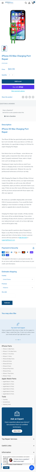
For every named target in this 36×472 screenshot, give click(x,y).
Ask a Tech (17, 431)
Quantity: (4, 75)
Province (4, 284)
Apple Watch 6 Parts (8, 394)
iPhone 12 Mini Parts (8, 349)
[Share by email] (33, 97)
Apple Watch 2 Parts (8, 384)
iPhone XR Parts (7, 363)
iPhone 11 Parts (7, 356)
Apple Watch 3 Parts (8, 386)
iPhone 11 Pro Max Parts (9, 351)
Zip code (4, 292)
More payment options (18, 91)
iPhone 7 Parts (7, 376)
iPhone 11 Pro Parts (8, 354)
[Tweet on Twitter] (29, 97)
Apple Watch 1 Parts (8, 381)
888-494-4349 (23, 237)
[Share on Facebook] (23, 97)
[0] (33, 3)
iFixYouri (4, 63)
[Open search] (26, 3)
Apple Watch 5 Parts (8, 391)
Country (4, 275)
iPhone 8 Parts (7, 371)
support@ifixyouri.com (8, 240)
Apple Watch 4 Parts (8, 389)
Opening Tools (7, 404)
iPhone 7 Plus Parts (8, 373)
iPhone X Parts (7, 366)
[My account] (29, 3)
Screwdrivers (6, 402)
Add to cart (18, 81)
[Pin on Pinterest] (26, 97)
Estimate (7, 303)
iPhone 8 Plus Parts (8, 368)
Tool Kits (5, 399)
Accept (6, 467)
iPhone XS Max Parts (8, 358)
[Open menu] (2, 3)
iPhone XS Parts (7, 361)
